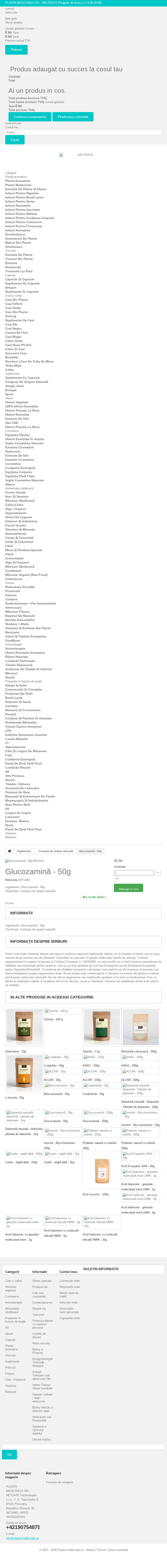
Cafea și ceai (15, 349)
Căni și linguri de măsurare (26, 751)
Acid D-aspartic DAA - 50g (137, 1166)
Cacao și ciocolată (19, 537)
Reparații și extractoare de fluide (30, 796)
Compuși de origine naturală (26, 382)
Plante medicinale (18, 185)
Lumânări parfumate (20, 661)
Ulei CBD (11, 423)
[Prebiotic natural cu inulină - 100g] (102, 1132)
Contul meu (68, 1272)
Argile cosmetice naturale (24, 443)
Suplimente (12, 373)
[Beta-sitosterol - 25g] (63, 1085)
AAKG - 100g (91, 1065)
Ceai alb (11, 324)
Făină (9, 554)
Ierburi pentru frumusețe (23, 226)
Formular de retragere (59, 1482)
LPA (8, 730)
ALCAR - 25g (52, 1079)
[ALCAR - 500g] (140, 1071)
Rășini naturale (16, 656)
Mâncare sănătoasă (19, 500)
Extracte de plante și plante (25, 189)
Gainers (11, 595)
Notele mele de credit (69, 1294)
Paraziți (10, 714)
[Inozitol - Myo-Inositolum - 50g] (140, 1114)
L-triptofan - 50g (54, 1065)
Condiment (13, 570)
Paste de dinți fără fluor (23, 763)
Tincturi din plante (19, 259)
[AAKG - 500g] (140, 1057)
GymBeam (12, 640)
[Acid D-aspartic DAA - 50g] (140, 1156)
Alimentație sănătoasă (19, 488)
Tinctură (10, 250)
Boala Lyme (13, 697)
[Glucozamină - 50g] (63, 1112)
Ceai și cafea (13, 295)
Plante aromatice (16, 176)
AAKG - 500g (129, 1065)
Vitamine (10, 833)
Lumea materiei (16, 739)
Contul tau (11, 127)
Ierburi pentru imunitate (22, 209)
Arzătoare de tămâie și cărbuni (28, 669)
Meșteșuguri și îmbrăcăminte (26, 800)
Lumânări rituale (17, 767)
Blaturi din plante (18, 242)
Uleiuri (9, 398)
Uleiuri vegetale (16, 402)
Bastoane (12, 632)
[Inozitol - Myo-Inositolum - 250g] (63, 1132)
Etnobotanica (15, 234)
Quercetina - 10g (15, 1051)
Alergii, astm (14, 386)
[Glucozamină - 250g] (102, 1112)
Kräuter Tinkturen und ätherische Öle (41, 1375)
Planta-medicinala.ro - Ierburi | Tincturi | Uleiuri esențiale (93, 1550)
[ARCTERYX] (83, 160)
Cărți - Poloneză (15, 1379)
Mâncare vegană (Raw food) (26, 575)
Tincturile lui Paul (18, 271)
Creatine (11, 599)
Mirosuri (11, 673)
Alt (7, 743)
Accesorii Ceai (16, 353)
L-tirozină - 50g (14, 1097)
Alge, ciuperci (15, 509)
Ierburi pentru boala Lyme (24, 197)
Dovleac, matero (17, 821)
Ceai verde (13, 308)
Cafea (9, 369)
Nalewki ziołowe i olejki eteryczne (42, 1398)
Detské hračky (41, 1439)
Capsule (10, 275)
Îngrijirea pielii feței (20, 476)
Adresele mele (69, 1302)
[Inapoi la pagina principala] (9, 851)
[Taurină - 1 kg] (102, 1027)
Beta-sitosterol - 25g (56, 1094)
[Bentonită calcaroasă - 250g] (140, 1027)
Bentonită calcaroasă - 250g (139, 1051)
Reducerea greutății (20, 587)
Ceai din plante (16, 299)
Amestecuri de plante (21, 238)
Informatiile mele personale (69, 1310)
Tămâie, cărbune (17, 784)
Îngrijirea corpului (18, 472)
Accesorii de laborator (22, 788)
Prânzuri (10, 1367)
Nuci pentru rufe (17, 804)
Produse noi (39, 1287)
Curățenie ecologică (20, 468)
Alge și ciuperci (17, 562)
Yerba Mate (13, 365)
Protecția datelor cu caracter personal (42, 1324)
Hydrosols (12, 451)
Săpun (10, 484)
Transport (38, 1314)
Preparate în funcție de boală (23, 681)
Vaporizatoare (15, 747)
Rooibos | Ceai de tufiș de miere (29, 361)
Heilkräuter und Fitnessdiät (41, 1418)
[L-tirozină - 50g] (24, 1073)
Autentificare (13, 123)
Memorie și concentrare (23, 710)
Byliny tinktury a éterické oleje (42, 1409)
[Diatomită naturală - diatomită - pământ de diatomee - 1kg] (24, 1116)
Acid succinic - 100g (95, 1194)
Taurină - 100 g (53, 1019)
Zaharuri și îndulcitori (21, 521)
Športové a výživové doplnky (39, 1430)
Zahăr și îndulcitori (19, 542)
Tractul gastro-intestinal (23, 726)
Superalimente (16, 513)
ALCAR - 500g (130, 1079)
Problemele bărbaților (21, 722)
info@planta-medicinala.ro (22, 1538)
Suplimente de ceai (19, 320)
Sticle (9, 825)
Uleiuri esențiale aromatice (25, 652)
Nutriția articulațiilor (20, 620)
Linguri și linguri (18, 813)
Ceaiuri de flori (16, 332)
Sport (9, 394)
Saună (10, 677)
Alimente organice (10, 1288)
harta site (11, 12)
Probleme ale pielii (19, 693)
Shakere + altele (17, 624)
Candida (11, 706)
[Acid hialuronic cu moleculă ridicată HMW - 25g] (102, 1222)
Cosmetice (12, 431)
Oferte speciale (42, 1280)
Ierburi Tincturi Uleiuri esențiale (42, 1386)
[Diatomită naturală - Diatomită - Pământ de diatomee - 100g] (140, 1089)
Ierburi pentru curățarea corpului (29, 218)
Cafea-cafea (14, 504)
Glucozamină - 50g (56, 1121)
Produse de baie (17, 792)
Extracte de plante (18, 254)
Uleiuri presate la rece (22, 410)
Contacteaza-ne (42, 1302)
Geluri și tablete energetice (25, 636)
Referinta (11, 880)
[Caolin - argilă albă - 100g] (24, 1154)
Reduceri (10, 837)
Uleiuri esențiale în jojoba (24, 439)
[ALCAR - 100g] (102, 1071)
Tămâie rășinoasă (18, 665)
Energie (11, 390)
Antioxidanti (14, 558)
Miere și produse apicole (23, 550)
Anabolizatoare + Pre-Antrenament (30, 603)
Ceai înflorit (13, 303)
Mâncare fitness (17, 611)
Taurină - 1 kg (91, 1051)
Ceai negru (13, 328)
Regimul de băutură (20, 615)
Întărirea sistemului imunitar (26, 735)
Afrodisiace (13, 246)
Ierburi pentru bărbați (21, 214)
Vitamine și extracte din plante (28, 628)
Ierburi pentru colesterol (23, 222)
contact (10, 8)
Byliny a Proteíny (37, 1351)
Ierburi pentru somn (20, 201)
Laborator (12, 817)
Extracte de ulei (17, 418)
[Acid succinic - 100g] (102, 1170)
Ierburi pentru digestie (21, 193)
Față (8, 755)
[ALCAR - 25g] (63, 1071)
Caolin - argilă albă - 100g (21, 1162)
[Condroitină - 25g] (102, 1085)
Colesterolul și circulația (23, 689)
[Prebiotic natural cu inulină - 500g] (140, 1132)
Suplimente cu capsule (22, 377)
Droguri (10, 287)
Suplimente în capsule (22, 291)
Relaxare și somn (18, 702)
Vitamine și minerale (20, 529)
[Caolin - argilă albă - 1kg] (63, 1154)
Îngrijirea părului (17, 435)
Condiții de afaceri (39, 1335)
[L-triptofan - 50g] (63, 1057)
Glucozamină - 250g (95, 1121)
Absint (10, 780)
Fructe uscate (15, 492)
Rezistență (13, 267)
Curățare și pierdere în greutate (28, 718)
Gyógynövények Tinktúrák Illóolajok (42, 1362)
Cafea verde (14, 341)
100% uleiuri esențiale (21, 406)
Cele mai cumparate (39, 1294)
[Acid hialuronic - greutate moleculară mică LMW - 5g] (140, 1197)
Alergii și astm (16, 685)
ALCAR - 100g (92, 1079)
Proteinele (12, 591)
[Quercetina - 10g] (24, 1027)
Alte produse (14, 776)
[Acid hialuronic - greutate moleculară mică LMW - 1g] (140, 1174)
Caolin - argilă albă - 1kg (59, 1162)
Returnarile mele (70, 1287)
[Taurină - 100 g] (63, 1011)
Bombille (11, 357)
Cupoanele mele (70, 1318)
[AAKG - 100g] (102, 1057)
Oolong (10, 316)
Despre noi (39, 1308)
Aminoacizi (13, 607)
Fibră (9, 546)
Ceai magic (13, 336)
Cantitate (120, 866)
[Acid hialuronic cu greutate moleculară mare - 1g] (24, 1222)
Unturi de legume (18, 517)
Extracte (11, 263)
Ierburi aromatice (17, 205)
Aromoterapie (13, 644)
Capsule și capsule (19, 279)
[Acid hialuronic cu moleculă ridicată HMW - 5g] (63, 1220)
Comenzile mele (70, 1280)
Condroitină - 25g (93, 1094)
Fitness (10, 583)
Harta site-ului (41, 1343)
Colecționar (13, 579)
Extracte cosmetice (19, 447)
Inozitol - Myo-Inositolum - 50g (140, 1125)
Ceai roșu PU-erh (18, 345)
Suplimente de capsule (22, 283)
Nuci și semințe (16, 496)
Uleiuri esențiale (17, 414)
